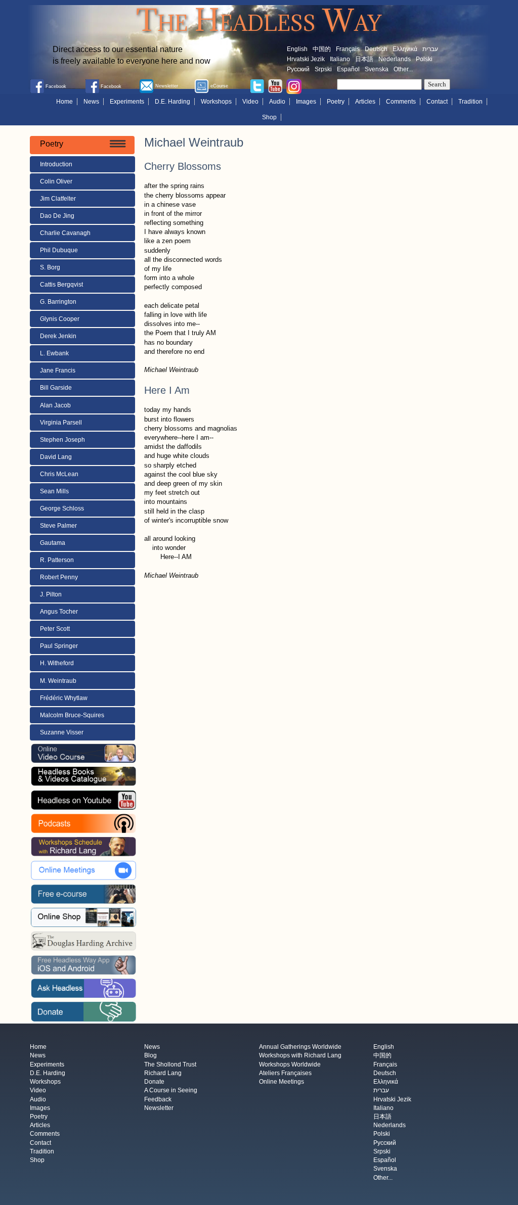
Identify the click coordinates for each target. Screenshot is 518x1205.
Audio (277, 101)
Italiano (340, 59)
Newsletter (159, 1107)
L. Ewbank (54, 353)
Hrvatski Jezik (306, 59)
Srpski (323, 69)
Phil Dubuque (59, 250)
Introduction (56, 164)
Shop (269, 117)
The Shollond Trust (170, 1064)
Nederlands (394, 59)
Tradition (470, 101)
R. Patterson (57, 560)
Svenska (376, 69)
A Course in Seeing (170, 1090)
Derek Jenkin (58, 336)
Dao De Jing (57, 215)
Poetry (335, 101)
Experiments (127, 101)
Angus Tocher (59, 611)
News (91, 101)
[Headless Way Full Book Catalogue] (83, 775)
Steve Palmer (58, 525)
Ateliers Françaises (285, 1073)
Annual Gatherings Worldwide (300, 1047)
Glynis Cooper (59, 318)
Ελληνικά (405, 49)
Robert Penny (59, 577)
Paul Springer (59, 646)
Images (306, 101)
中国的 (322, 49)
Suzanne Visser (61, 732)
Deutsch (376, 49)
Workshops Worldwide (290, 1064)
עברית (430, 49)
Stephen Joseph (62, 439)
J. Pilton (51, 594)
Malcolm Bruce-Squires (72, 715)
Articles (365, 101)
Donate (154, 1082)
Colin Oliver (56, 181)
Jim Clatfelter (58, 198)
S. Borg (50, 267)
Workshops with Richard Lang (300, 1055)
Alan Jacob (55, 405)
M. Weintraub (58, 680)
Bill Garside (56, 387)
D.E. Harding (172, 101)
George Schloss (62, 508)
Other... (403, 69)
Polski (424, 59)
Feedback (157, 1099)
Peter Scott (55, 628)
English (297, 49)
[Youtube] (275, 85)
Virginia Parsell (61, 422)
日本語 (364, 59)
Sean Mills (54, 491)
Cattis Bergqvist (61, 284)
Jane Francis (57, 370)
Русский (298, 69)
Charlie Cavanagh (65, 233)
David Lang (56, 456)
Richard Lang (163, 1073)
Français (348, 49)
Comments (401, 101)
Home (64, 101)
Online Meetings (281, 1082)
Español (348, 69)
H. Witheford (57, 663)
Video (250, 101)
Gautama (52, 542)
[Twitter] (257, 85)
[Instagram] (293, 86)
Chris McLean (59, 474)
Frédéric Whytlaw (64, 698)
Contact (437, 101)
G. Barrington (58, 301)
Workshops (216, 101)
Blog (150, 1055)
